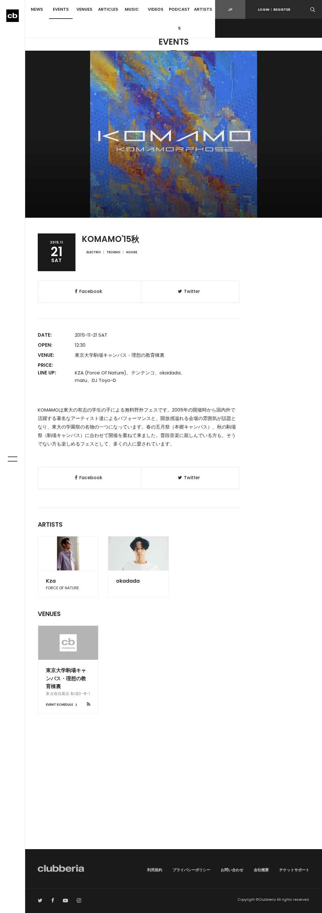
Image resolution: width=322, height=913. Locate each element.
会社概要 (261, 869)
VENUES (84, 9)
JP (230, 9)
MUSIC (132, 9)
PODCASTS (179, 18)
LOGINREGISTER (274, 9)
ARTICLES (108, 9)
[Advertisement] (173, 796)
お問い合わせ (232, 869)
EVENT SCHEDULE (60, 704)
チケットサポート (294, 869)
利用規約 (154, 869)
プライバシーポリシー (191, 869)
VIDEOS (156, 9)
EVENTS (61, 9)
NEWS (37, 9)
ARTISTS (203, 9)
